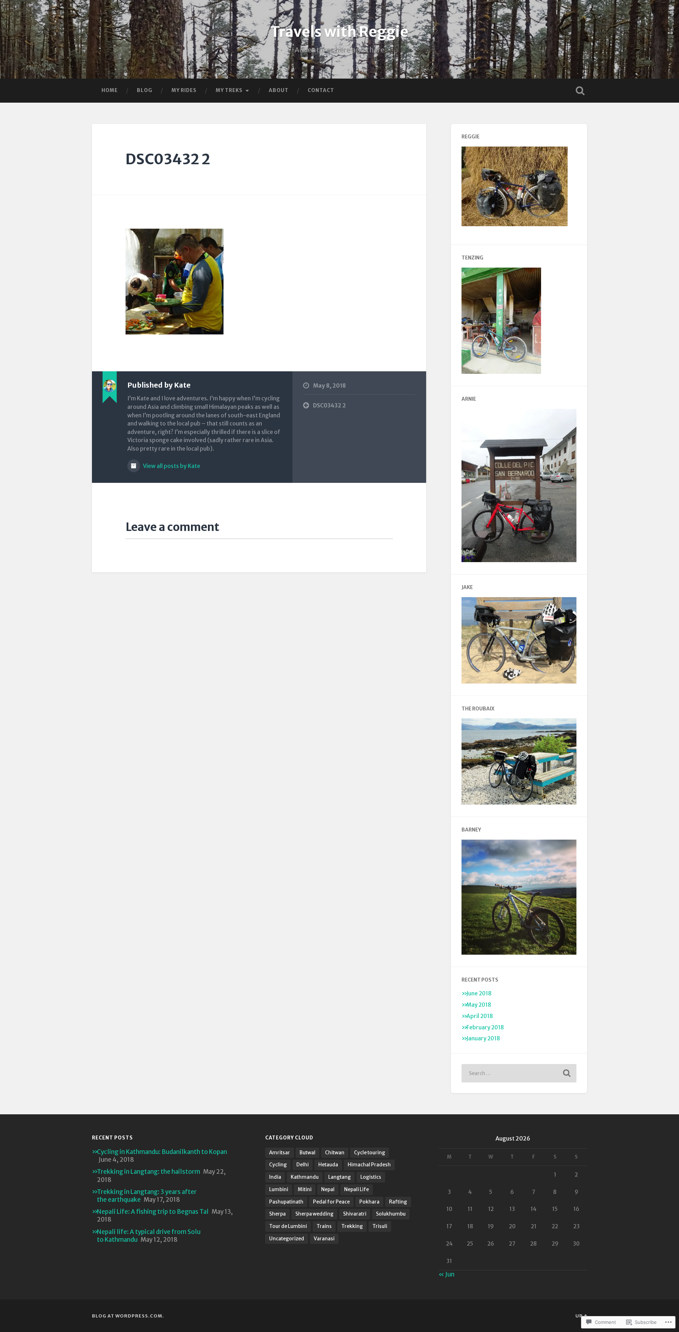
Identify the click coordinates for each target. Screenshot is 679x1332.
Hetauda (328, 1165)
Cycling (278, 1165)
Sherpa (277, 1214)
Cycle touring (369, 1153)
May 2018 (478, 1004)
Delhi (302, 1165)
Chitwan (334, 1153)
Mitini (305, 1190)
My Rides (184, 90)
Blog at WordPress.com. (128, 1316)
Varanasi (324, 1239)
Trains (324, 1226)
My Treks (229, 90)
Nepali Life (356, 1190)
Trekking (352, 1226)
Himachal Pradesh (369, 1165)
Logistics (370, 1177)
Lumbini (278, 1190)
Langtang (339, 1177)
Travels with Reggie (339, 32)
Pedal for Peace (331, 1202)
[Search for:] (519, 1073)
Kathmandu (305, 1177)
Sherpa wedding (314, 1214)
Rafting (398, 1202)
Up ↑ (581, 1316)
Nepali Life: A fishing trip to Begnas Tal (153, 1212)
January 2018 (483, 1038)
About (279, 90)
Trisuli (379, 1226)
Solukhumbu (391, 1214)
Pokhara (369, 1202)
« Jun (446, 1274)
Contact (321, 90)
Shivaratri (354, 1214)
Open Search (580, 91)
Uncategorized (286, 1239)
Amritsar (279, 1153)
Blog (144, 90)
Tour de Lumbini (288, 1226)
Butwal (307, 1153)
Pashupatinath (286, 1202)
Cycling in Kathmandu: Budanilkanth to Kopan (162, 1152)
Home (109, 90)
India (275, 1177)
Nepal (328, 1190)
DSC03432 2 (168, 159)
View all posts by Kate (171, 466)
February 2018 (485, 1027)
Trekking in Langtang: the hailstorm (148, 1172)
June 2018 (479, 993)
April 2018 (479, 1016)
